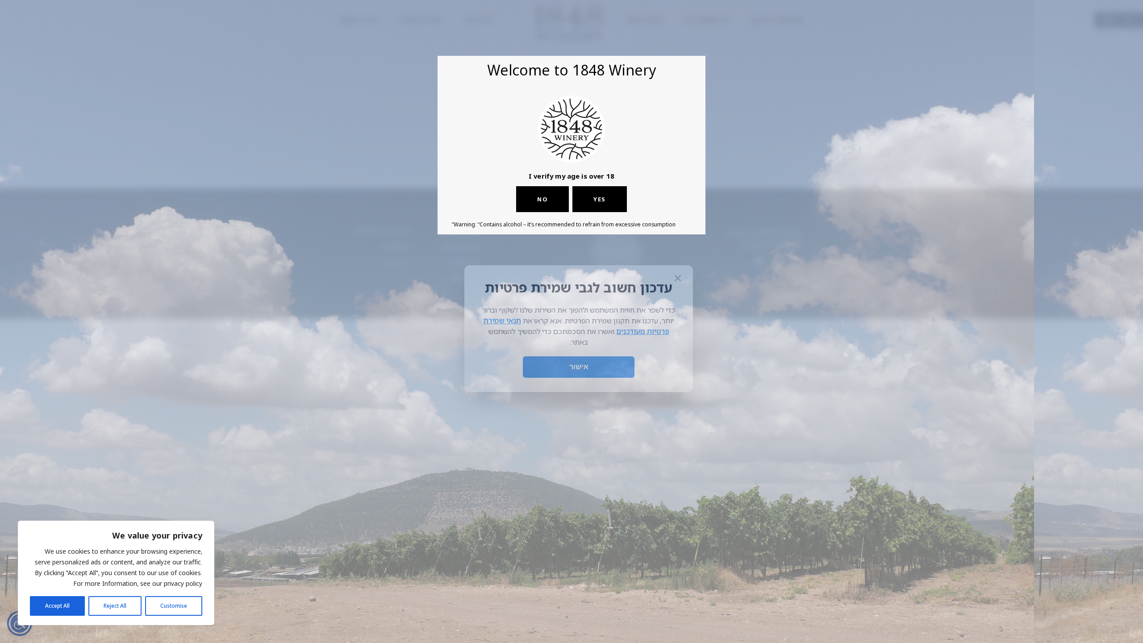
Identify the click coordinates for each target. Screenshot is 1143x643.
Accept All (57, 606)
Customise (173, 606)
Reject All (115, 606)
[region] (116, 573)
